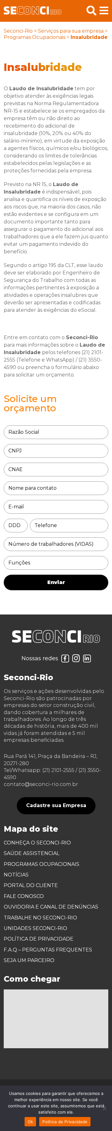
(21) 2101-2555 (58, 770)
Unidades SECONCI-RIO (35, 928)
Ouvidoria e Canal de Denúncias (51, 907)
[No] (104, 1108)
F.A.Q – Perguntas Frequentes (48, 950)
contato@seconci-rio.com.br (41, 784)
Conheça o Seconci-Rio (37, 843)
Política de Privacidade (38, 939)
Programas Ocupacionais (34, 37)
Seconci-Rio (18, 31)
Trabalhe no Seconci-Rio (40, 918)
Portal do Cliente (31, 885)
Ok (30, 1121)
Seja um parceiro (29, 960)
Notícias (16, 875)
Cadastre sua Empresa (56, 805)
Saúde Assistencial (31, 853)
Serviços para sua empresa (71, 31)
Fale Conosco (24, 896)
